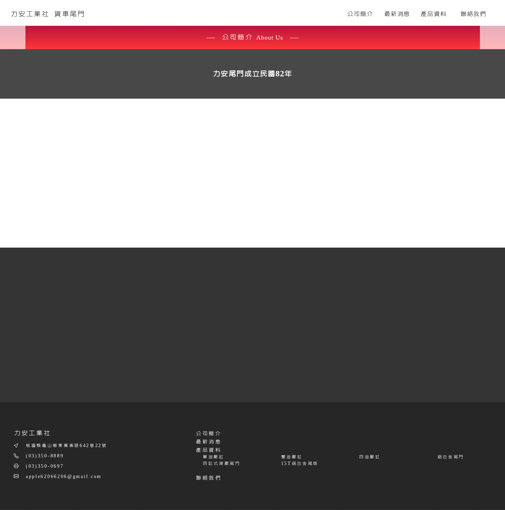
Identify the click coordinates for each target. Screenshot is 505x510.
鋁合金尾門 (450, 457)
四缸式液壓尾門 (221, 463)
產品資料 (209, 450)
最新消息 (209, 442)
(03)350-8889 (45, 456)
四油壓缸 (370, 457)
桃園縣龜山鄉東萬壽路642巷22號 (66, 445)
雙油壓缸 (292, 457)
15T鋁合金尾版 (300, 463)
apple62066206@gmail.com (64, 476)
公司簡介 (209, 433)
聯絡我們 (209, 478)
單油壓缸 (213, 457)
